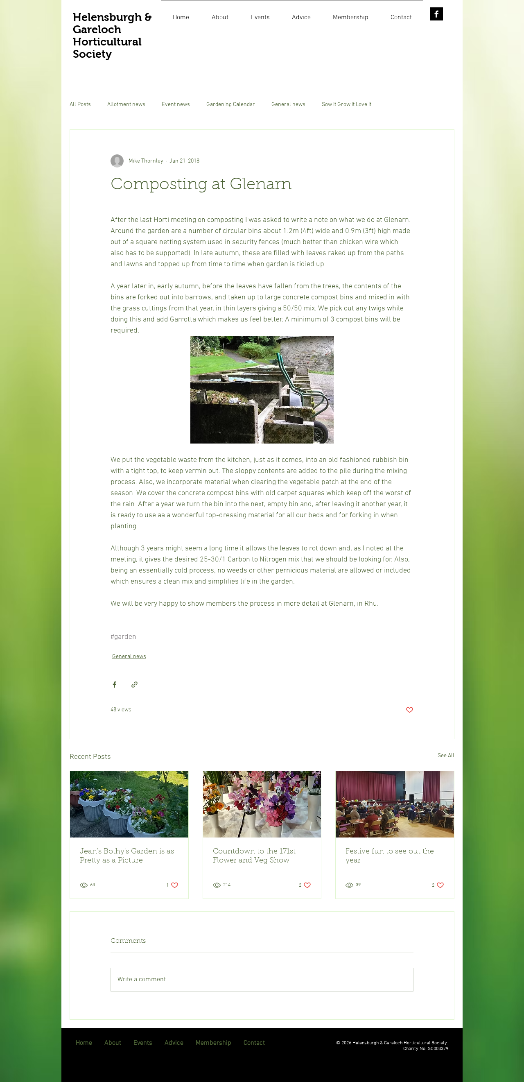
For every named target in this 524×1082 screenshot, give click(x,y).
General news (288, 104)
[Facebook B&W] (436, 13)
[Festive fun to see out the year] (395, 804)
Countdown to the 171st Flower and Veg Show (254, 856)
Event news (176, 104)
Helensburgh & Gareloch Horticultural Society (112, 35)
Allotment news (126, 104)
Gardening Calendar (230, 104)
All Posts (80, 104)
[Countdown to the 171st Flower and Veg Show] (262, 804)
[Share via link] (134, 684)
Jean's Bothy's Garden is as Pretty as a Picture (127, 856)
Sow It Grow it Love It (346, 104)
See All (446, 755)
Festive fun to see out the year (390, 856)
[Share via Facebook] (114, 684)
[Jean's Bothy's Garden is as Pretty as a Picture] (129, 804)
